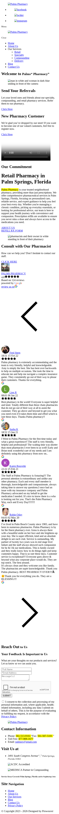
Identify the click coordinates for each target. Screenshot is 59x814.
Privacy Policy (8, 716)
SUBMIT (7, 695)
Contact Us (14, 66)
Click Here (7, 109)
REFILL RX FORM (12, 230)
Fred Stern (15, 352)
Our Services (14, 796)
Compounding (21, 58)
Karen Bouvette (18, 466)
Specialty (19, 55)
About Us (13, 46)
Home (11, 43)
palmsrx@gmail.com (26, 741)
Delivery (18, 60)
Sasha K (14, 429)
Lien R (13, 392)
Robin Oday (16, 514)
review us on (8, 286)
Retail (17, 52)
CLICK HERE (9, 261)
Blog (10, 63)
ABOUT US (8, 227)
